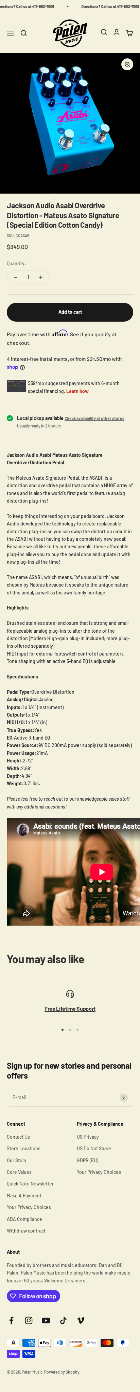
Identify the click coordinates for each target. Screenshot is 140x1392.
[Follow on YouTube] (46, 1320)
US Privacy (88, 1137)
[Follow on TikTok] (63, 1320)
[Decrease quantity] (15, 277)
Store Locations (23, 1148)
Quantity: (16, 263)
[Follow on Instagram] (28, 1320)
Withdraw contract (26, 1231)
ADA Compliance (24, 1219)
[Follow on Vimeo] (80, 1320)
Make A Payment (24, 1195)
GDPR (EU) (87, 1160)
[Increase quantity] (40, 277)
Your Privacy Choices (29, 1207)
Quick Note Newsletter (30, 1183)
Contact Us (18, 1137)
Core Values (19, 1172)
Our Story (17, 1160)
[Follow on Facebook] (11, 1320)
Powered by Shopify (62, 1371)
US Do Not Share (94, 1148)
